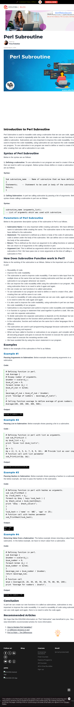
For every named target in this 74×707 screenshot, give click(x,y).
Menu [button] (67, 7)
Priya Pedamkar (14, 43)
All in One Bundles (45, 666)
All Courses (42, 663)
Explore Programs (45, 660)
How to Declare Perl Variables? (19, 627)
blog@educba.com (63, 12)
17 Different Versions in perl (18, 630)
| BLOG (22, 7)
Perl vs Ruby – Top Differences (19, 632)
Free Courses (43, 657)
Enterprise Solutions (42, 653)
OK (69, 699)
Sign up (41, 669)
